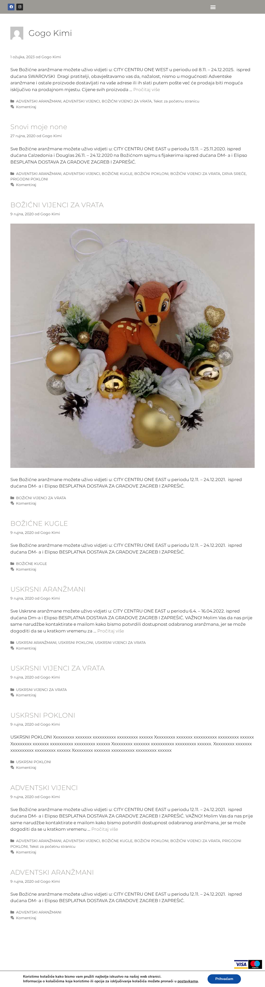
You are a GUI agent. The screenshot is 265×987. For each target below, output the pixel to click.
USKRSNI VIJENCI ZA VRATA (120, 642)
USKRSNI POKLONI (75, 642)
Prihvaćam (224, 978)
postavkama (188, 981)
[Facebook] (11, 7)
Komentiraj (26, 107)
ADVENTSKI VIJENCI (81, 101)
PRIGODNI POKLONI (29, 179)
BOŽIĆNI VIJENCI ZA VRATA (127, 101)
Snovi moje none (38, 127)
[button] (213, 7)
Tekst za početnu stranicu (176, 101)
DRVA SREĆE (234, 173)
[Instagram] (19, 7)
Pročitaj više (146, 89)
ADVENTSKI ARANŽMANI (38, 101)
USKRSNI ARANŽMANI (48, 589)
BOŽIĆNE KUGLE (117, 173)
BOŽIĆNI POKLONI (151, 173)
